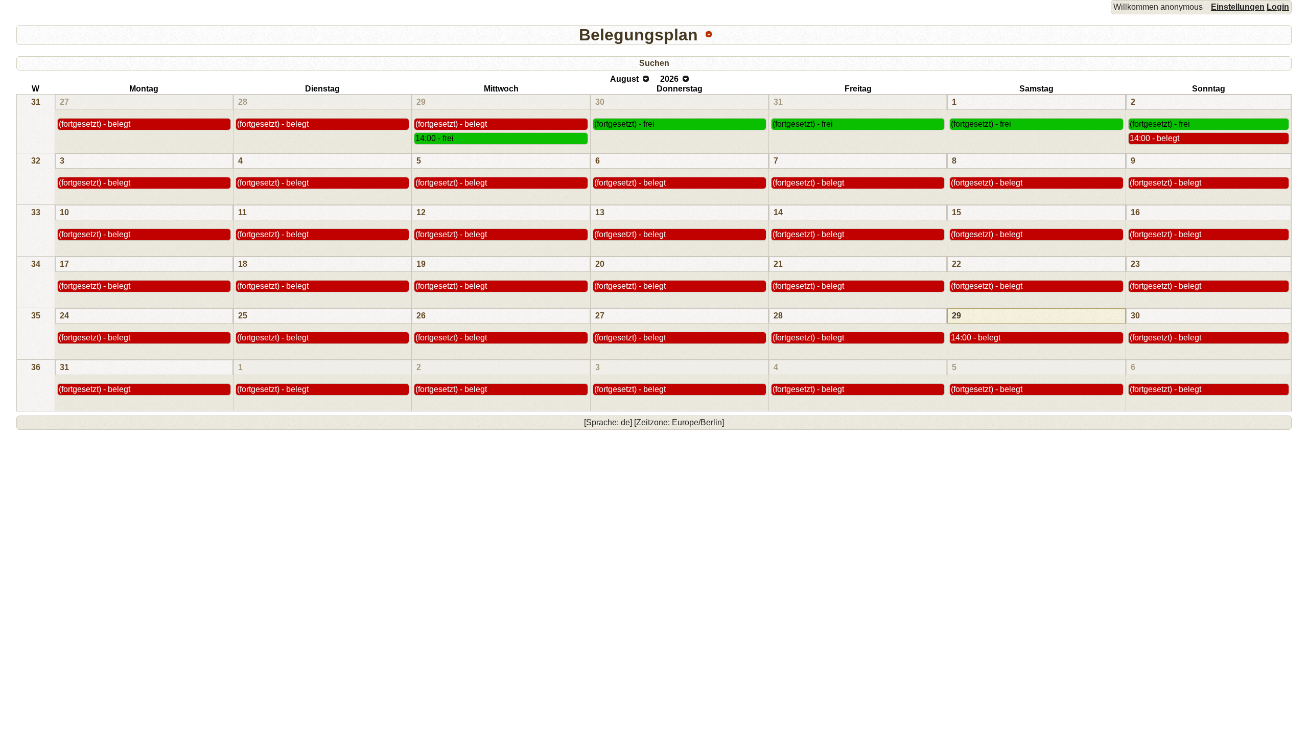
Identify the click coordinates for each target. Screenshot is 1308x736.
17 (64, 264)
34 (35, 264)
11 (242, 212)
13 (599, 212)
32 (35, 160)
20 (599, 264)
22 (956, 264)
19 (421, 264)
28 (242, 102)
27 (64, 102)
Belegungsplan (638, 35)
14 (778, 212)
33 (35, 212)
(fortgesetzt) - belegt (94, 124)
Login (1278, 7)
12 (421, 212)
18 (242, 264)
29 (421, 102)
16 (1135, 212)
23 (1135, 264)
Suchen (654, 63)
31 (35, 102)
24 (64, 315)
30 (599, 102)
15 (956, 212)
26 (421, 315)
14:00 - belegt (1154, 138)
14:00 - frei (434, 138)
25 (242, 315)
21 (778, 264)
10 (64, 212)
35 (35, 315)
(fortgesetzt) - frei (624, 124)
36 (35, 367)
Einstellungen (1238, 7)
